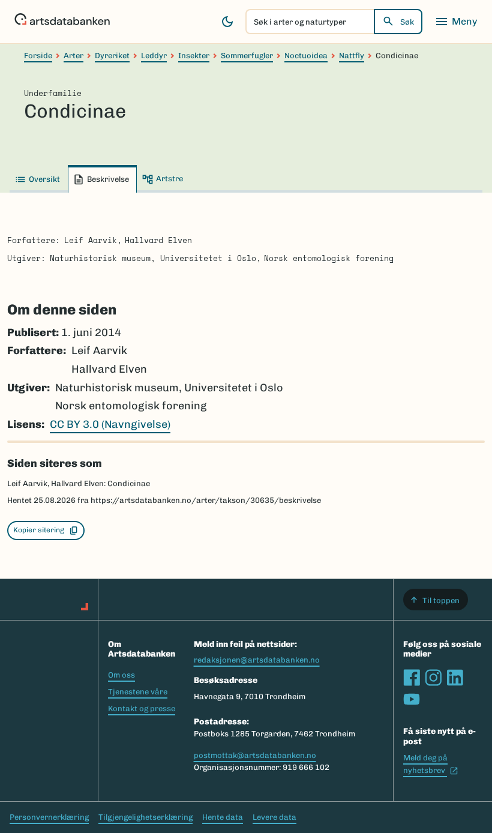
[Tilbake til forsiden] (62, 21)
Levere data (274, 817)
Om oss (121, 674)
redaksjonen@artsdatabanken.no (257, 659)
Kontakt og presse (141, 708)
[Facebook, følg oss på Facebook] (411, 677)
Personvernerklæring (49, 817)
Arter (73, 55)
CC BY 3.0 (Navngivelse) (110, 424)
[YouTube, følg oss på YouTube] (411, 699)
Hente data (222, 817)
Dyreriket (112, 55)
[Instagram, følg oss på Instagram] (433, 677)
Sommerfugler (247, 55)
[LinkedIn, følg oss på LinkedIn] (454, 677)
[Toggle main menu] (456, 21)
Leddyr (154, 55)
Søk (407, 21)
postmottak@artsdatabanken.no (255, 755)
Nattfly (351, 55)
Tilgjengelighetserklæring (145, 817)
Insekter (193, 55)
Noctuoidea (306, 55)
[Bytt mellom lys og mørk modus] (227, 21)
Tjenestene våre (137, 691)
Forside (38, 55)
